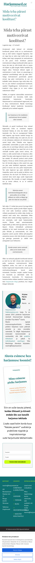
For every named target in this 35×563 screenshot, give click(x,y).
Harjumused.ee (10, 310)
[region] (17, 548)
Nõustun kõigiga (17, 550)
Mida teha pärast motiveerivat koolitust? (14, 15)
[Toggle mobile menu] (31, 2)
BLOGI (17, 504)
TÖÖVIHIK (18, 500)
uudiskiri (27, 503)
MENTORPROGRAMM (20, 510)
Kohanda (17, 555)
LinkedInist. (28, 488)
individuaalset (14, 341)
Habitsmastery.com (11, 312)
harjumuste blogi (12, 282)
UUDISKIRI (16, 496)
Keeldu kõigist (17, 559)
